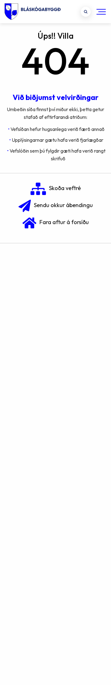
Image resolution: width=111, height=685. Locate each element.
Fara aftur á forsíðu (64, 222)
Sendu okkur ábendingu (63, 205)
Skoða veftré (65, 188)
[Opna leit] (86, 12)
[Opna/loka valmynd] (101, 11)
